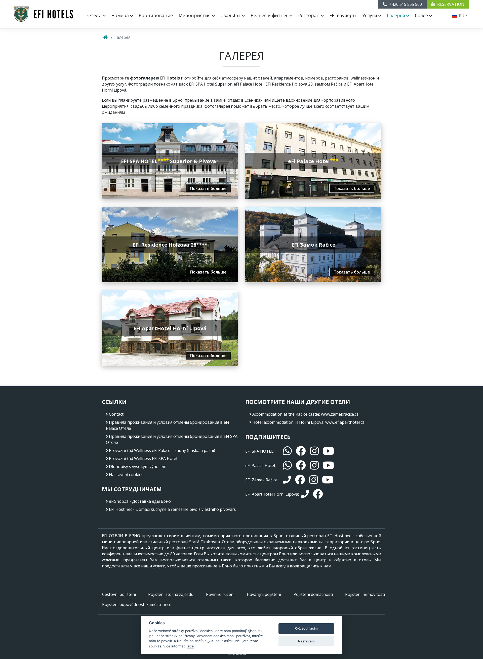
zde (190, 646)
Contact (116, 414)
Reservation (450, 4)
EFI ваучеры (342, 15)
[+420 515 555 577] (305, 494)
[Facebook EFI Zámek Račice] (300, 480)
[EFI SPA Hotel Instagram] (314, 451)
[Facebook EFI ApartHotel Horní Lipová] (318, 494)
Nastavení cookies (126, 474)
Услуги (370, 15)
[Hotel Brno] (43, 14)
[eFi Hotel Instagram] (314, 465)
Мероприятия (195, 15)
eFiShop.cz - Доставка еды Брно (140, 501)
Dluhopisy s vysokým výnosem (137, 466)
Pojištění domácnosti (313, 594)
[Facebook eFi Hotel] (301, 465)
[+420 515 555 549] (287, 480)
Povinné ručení (220, 594)
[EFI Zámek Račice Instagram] (313, 480)
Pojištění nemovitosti (365, 594)
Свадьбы (231, 15)
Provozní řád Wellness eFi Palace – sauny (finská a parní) (162, 450)
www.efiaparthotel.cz (344, 422)
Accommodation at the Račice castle (285, 414)
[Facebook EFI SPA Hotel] (301, 451)
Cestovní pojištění (119, 594)
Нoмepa (120, 15)
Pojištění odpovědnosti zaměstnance (136, 604)
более (422, 15)
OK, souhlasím (306, 628)
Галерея (396, 15)
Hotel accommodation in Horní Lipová (288, 422)
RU (461, 15)
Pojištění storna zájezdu (170, 594)
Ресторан (309, 15)
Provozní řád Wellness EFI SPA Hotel (143, 458)
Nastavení (306, 641)
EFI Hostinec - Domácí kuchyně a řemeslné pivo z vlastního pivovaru (172, 509)
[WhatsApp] (287, 451)
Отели (95, 15)
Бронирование (156, 15)
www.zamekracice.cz (339, 414)
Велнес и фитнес (270, 15)
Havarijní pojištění (264, 594)
